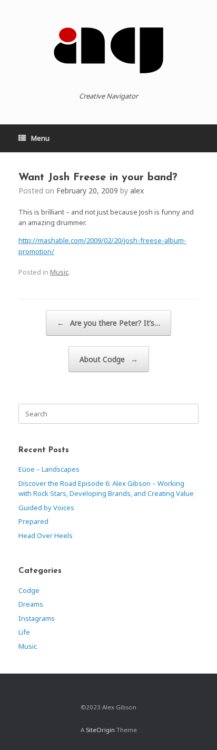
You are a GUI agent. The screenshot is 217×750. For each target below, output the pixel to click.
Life (24, 632)
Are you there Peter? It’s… (108, 323)
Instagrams (36, 618)
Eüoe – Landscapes (49, 469)
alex (137, 191)
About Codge (109, 359)
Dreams (30, 604)
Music (59, 272)
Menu (40, 138)
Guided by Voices (46, 507)
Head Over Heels (45, 535)
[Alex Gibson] (108, 50)
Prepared (33, 521)
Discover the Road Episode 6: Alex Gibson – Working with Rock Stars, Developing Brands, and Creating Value (106, 489)
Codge (29, 590)
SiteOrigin (100, 730)
